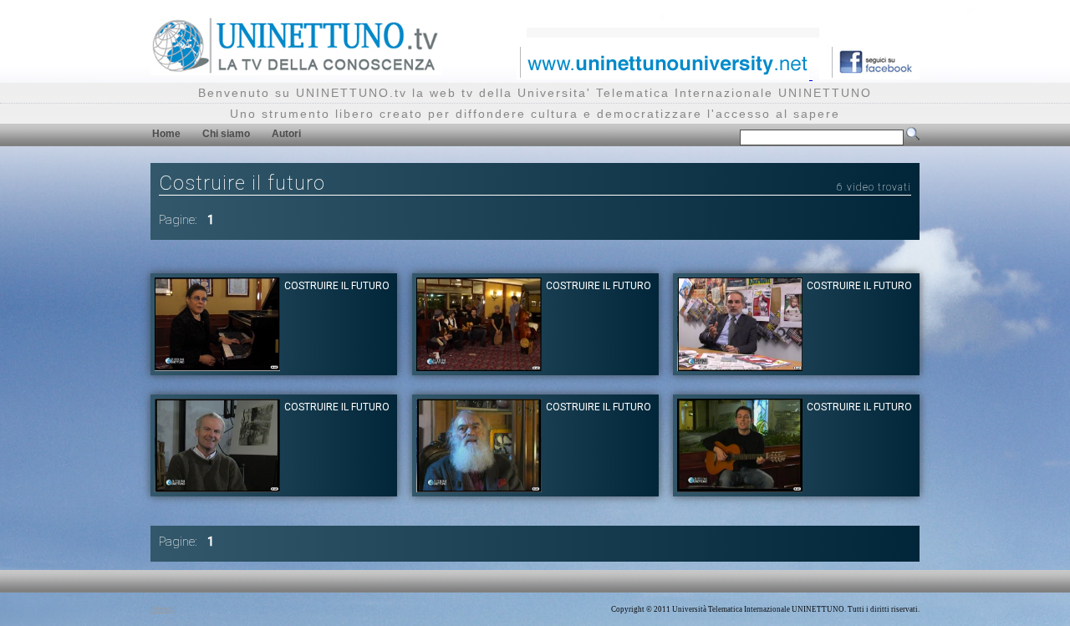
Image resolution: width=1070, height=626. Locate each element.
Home (166, 134)
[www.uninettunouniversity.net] (665, 75)
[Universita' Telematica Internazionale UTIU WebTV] (295, 71)
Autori (286, 134)
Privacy (162, 609)
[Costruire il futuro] (217, 366)
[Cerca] (913, 137)
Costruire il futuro (337, 286)
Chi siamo (226, 134)
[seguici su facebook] (869, 75)
